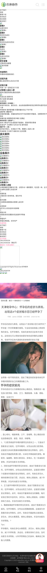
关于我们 (3, 10)
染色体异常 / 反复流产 (6, 120)
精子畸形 (16, 118)
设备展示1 (4, 158)
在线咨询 (3, 101)
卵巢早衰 (3, 118)
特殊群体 (3, 110)
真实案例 (3, 19)
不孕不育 (29, 110)
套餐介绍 (3, 15)
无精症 (22, 118)
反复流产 (3, 125)
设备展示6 (4, 182)
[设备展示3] (4, 165)
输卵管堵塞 (10, 110)
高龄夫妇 (16, 131)
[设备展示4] (4, 170)
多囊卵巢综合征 (20, 110)
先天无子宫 (17, 125)
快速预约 (3, 72)
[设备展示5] (4, 175)
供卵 (1, 12)
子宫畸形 (10, 125)
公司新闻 (26, 301)
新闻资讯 (17, 301)
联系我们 (3, 21)
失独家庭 (3, 131)
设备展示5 (4, 177)
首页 (10, 301)
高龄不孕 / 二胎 (4, 127)
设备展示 (4, 153)
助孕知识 (3, 17)
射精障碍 (10, 118)
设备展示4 (4, 173)
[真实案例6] (4, 137)
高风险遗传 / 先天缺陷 (6, 103)
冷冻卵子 (10, 131)
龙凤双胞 (23, 131)
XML (27, 562)
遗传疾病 (25, 125)
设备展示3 (4, 168)
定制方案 (3, 85)
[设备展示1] (4, 155)
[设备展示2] (4, 160)
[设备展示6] (4, 180)
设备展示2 (4, 163)
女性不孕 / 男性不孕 (6, 112)
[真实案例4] (4, 139)
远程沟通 (3, 79)
